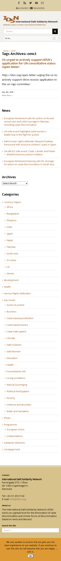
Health (7, 286)
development (11, 280)
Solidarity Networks (14, 442)
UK (8, 266)
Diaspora (11, 220)
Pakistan (11, 246)
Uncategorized (12, 449)
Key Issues (9, 300)
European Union (15, 429)
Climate (11, 338)
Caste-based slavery (17, 324)
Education (12, 358)
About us (6, 505)
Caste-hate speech (16, 331)
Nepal (10, 240)
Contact (5, 475)
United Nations (15, 436)
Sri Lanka (11, 260)
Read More (6, 95)
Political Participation (18, 391)
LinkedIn (23, 8)
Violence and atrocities (19, 404)
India (9, 227)
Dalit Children (14, 344)
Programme (10, 424)
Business (11, 311)
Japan (10, 233)
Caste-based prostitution (20, 318)
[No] (57, 549)
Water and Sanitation (18, 411)
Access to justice (15, 305)
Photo (7, 418)
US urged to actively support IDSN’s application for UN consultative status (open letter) (29, 63)
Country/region (12, 202)
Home (5, 51)
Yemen (10, 273)
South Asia (12, 253)
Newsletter (39, 8)
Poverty (11, 398)
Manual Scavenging (17, 384)
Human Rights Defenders (17, 293)
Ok (30, 556)
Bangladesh (13, 213)
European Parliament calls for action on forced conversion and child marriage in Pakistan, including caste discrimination (29, 121)
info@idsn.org (18, 499)
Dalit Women (14, 351)
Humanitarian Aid (16, 371)
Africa (10, 207)
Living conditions (16, 378)
